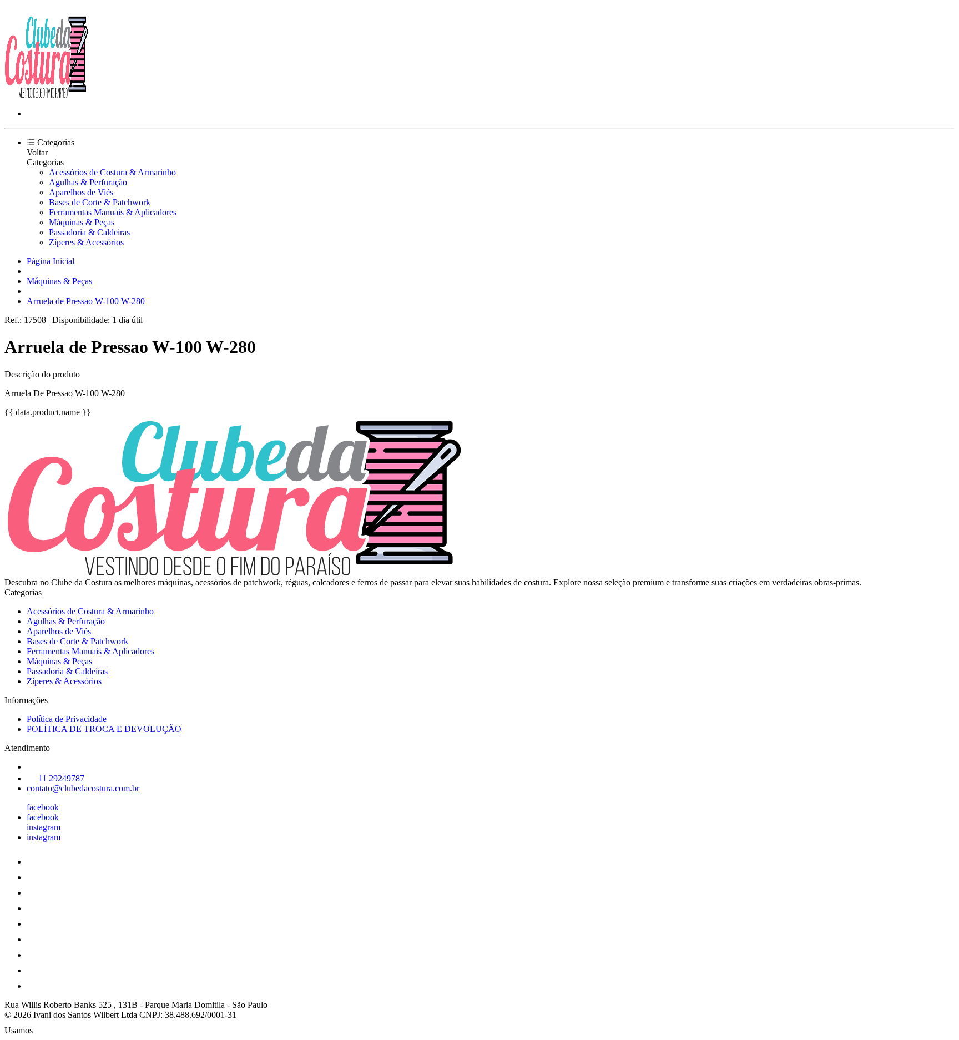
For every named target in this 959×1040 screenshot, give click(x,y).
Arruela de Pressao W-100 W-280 (86, 301)
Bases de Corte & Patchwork (99, 202)
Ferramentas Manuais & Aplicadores (112, 212)
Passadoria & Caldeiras (89, 232)
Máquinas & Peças (81, 222)
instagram (43, 827)
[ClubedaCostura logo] (46, 94)
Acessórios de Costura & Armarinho (112, 172)
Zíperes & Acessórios (86, 242)
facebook (43, 807)
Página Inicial (50, 261)
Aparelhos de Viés (81, 192)
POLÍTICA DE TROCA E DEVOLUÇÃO (104, 729)
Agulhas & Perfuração (88, 182)
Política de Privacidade (67, 719)
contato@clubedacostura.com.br (83, 788)
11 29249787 (60, 778)
